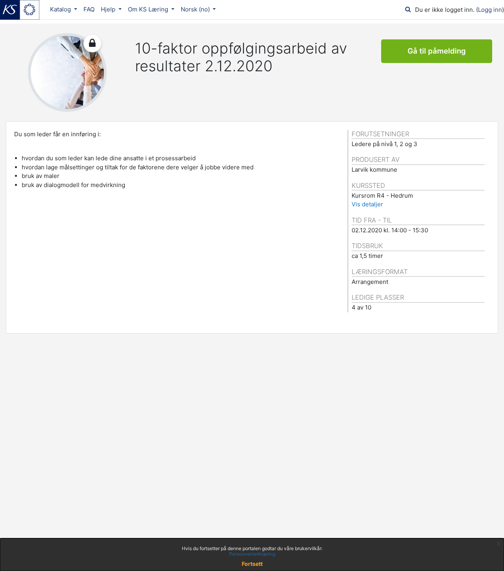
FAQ (88, 9)
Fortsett (252, 563)
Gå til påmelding (437, 51)
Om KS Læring (149, 9)
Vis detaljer (367, 204)
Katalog (61, 9)
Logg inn (490, 9)
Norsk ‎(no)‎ (196, 9)
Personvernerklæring (252, 554)
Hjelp (109, 9)
